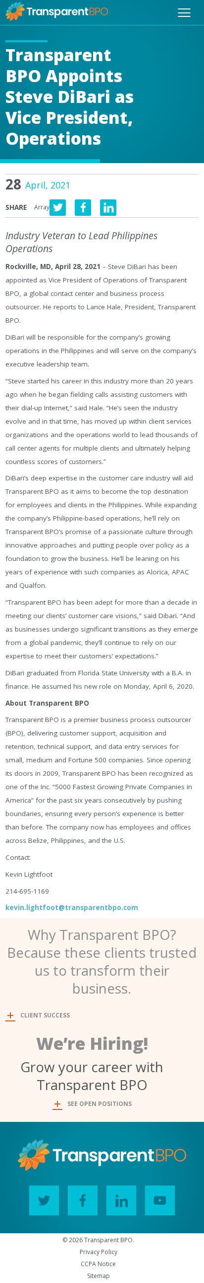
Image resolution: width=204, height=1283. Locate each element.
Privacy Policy (98, 1252)
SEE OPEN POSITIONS (99, 1104)
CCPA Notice (98, 1264)
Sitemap (98, 1276)
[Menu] (184, 13)
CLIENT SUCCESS (45, 1015)
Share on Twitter (58, 207)
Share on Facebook (83, 207)
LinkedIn (121, 1200)
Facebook (83, 1200)
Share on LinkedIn (108, 207)
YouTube (160, 1200)
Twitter (44, 1200)
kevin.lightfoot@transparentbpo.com (71, 907)
